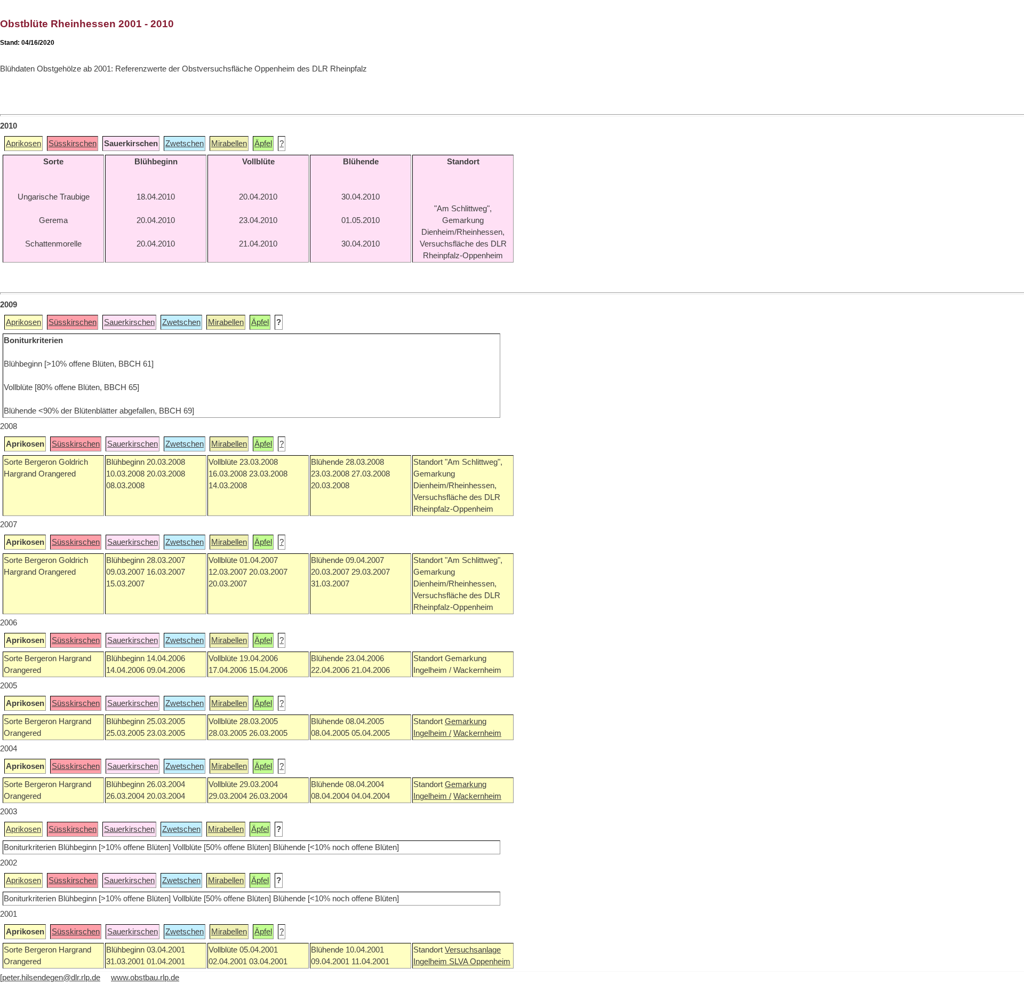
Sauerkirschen (129, 322)
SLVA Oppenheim (479, 961)
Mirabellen (229, 143)
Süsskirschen (73, 143)
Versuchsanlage (473, 950)
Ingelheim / (432, 733)
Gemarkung (465, 721)
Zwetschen (184, 143)
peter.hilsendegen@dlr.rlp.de (51, 977)
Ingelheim (431, 961)
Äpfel (263, 143)
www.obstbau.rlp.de (145, 977)
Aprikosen (23, 143)
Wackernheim (477, 733)
